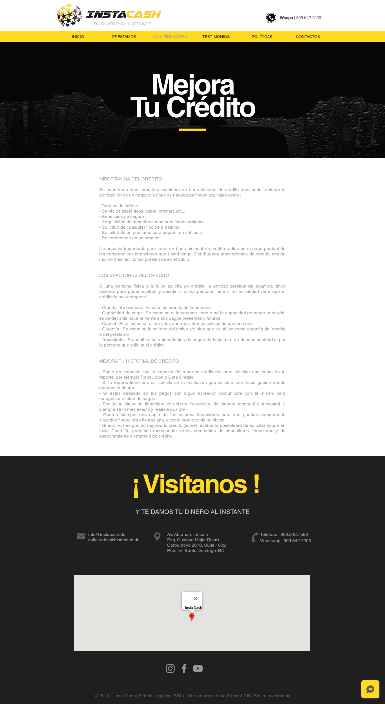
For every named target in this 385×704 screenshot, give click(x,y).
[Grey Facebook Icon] (184, 668)
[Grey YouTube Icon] (198, 668)
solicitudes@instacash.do (114, 539)
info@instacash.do (106, 534)
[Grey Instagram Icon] (170, 668)
